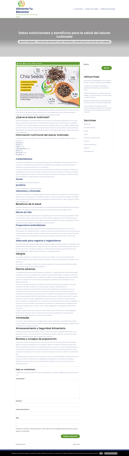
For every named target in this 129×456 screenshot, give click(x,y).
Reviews (86, 148)
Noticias (86, 141)
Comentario (20, 379)
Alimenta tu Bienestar (24, 10)
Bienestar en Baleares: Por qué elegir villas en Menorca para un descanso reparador (97, 102)
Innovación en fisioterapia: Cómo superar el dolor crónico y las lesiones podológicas (97, 82)
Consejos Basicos (89, 127)
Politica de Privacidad (108, 9)
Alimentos (87, 124)
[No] (127, 453)
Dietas (86, 131)
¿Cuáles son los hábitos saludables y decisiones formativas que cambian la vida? (96, 88)
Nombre (19, 401)
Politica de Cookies (92, 9)
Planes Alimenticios (90, 144)
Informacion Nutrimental (47, 42)
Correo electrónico (23, 409)
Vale (101, 453)
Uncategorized (89, 151)
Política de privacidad (111, 453)
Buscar (86, 64)
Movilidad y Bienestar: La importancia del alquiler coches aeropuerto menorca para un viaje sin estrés (97, 95)
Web (17, 418)
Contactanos (78, 9)
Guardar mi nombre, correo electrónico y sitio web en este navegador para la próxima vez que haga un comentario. (47, 430)
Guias (86, 134)
